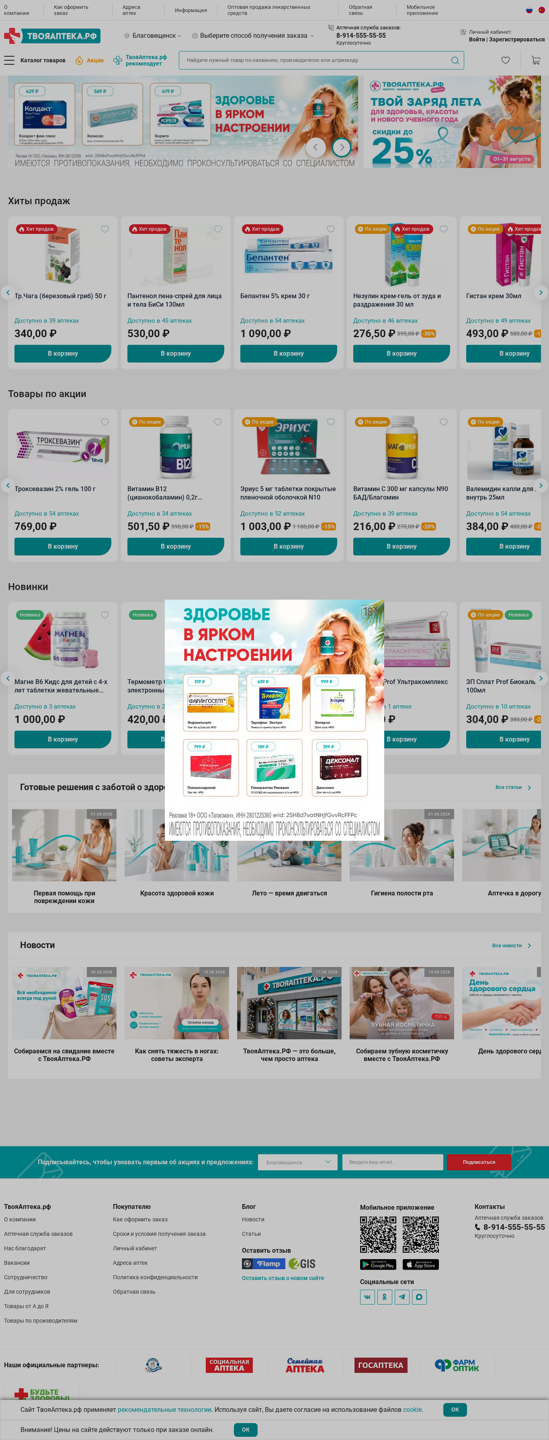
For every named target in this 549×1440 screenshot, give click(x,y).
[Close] (375, 608)
